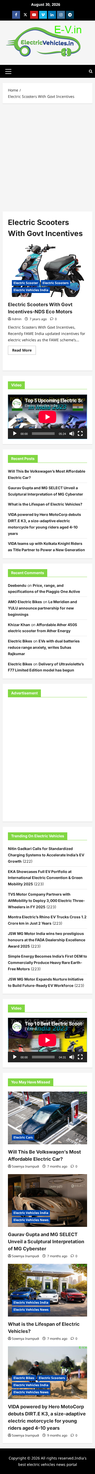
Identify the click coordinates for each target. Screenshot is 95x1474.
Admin (16, 319)
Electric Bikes (20, 641)
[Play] (14, 433)
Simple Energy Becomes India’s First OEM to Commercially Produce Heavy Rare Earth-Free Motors (47, 962)
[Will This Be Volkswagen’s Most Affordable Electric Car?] (47, 1118)
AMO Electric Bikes (25, 601)
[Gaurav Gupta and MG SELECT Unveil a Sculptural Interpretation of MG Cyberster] (47, 1200)
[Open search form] (90, 71)
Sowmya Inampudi (25, 1166)
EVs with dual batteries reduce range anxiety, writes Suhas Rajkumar (44, 647)
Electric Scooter (25, 283)
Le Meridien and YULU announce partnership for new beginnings (42, 608)
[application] (47, 417)
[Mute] (71, 433)
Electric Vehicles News (31, 1220)
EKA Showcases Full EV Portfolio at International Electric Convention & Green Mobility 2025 (45, 877)
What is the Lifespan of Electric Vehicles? (45, 504)
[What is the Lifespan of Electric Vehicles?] (47, 1290)
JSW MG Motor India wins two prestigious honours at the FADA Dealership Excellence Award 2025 (46, 939)
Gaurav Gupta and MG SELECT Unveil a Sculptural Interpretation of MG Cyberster (46, 1241)
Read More (24, 351)
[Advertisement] (47, 156)
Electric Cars (23, 1137)
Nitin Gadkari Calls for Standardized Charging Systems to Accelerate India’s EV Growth (46, 854)
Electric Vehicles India (30, 290)
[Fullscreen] (80, 433)
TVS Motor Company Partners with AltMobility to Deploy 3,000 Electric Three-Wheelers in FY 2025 (46, 900)
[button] (8, 71)
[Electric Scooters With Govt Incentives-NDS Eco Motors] (47, 270)
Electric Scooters (55, 283)
